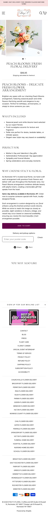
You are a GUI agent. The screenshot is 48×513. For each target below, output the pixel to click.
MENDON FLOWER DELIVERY (24, 406)
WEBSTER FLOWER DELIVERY (24, 489)
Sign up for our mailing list (23, 305)
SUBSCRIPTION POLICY (24, 368)
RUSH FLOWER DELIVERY (24, 395)
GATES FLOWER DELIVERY (24, 425)
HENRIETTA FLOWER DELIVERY (24, 474)
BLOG (24, 334)
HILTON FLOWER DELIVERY (24, 410)
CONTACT (24, 331)
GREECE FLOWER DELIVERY (24, 470)
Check (40, 237)
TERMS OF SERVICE (24, 353)
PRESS (24, 338)
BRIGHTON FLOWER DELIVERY (24, 459)
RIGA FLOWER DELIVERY (24, 391)
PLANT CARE (24, 342)
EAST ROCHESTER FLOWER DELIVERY (24, 463)
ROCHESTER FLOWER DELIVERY (24, 485)
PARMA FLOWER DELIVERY (24, 398)
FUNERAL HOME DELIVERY (24, 440)
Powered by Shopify (24, 511)
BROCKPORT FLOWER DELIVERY (24, 383)
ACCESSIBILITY (24, 372)
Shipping (16, 75)
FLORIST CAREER (24, 346)
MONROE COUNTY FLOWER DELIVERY (24, 413)
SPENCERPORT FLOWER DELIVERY (24, 432)
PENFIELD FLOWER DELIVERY (24, 429)
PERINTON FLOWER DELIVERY (24, 387)
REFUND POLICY (24, 361)
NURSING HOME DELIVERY (24, 447)
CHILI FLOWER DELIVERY (24, 421)
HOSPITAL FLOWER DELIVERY (24, 444)
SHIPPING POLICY (24, 364)
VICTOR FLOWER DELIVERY (24, 436)
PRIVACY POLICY (24, 357)
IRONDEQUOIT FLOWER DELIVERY (24, 478)
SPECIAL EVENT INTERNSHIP (24, 349)
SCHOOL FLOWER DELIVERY (24, 451)
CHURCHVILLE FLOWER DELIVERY (24, 380)
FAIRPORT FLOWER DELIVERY (24, 466)
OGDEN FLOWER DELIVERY (24, 402)
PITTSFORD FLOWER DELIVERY (24, 481)
